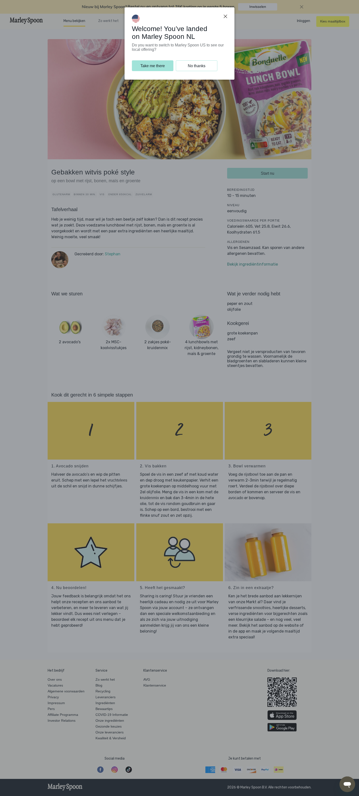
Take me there (152, 66)
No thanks (196, 66)
